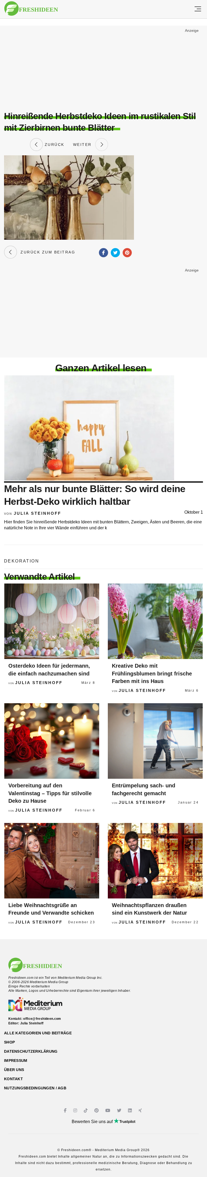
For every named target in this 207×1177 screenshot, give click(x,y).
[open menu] (198, 9)
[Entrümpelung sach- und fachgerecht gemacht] (155, 741)
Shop (9, 1042)
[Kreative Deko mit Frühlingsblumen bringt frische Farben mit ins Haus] (155, 621)
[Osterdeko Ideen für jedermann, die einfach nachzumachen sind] (51, 621)
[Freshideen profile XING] (141, 1110)
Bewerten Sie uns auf (93, 1121)
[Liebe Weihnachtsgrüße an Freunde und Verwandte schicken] (51, 860)
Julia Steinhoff (37, 513)
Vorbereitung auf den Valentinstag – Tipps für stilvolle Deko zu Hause (50, 793)
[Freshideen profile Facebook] (66, 1110)
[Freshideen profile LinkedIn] (130, 1110)
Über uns (14, 1070)
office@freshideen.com (42, 1019)
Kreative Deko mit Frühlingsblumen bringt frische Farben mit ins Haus (152, 673)
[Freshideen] (31, 8)
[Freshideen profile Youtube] (108, 1110)
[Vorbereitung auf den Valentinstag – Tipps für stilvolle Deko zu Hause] (51, 741)
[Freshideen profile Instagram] (75, 1110)
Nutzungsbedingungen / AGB (35, 1088)
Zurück (53, 144)
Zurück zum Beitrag (46, 252)
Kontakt (13, 1079)
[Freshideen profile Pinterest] (97, 1110)
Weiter (84, 144)
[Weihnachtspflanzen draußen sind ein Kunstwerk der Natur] (155, 860)
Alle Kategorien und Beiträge (38, 1033)
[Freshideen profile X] (120, 1110)
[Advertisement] (103, 66)
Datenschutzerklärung (31, 1051)
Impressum (15, 1060)
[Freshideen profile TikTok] (86, 1110)
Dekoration (21, 561)
